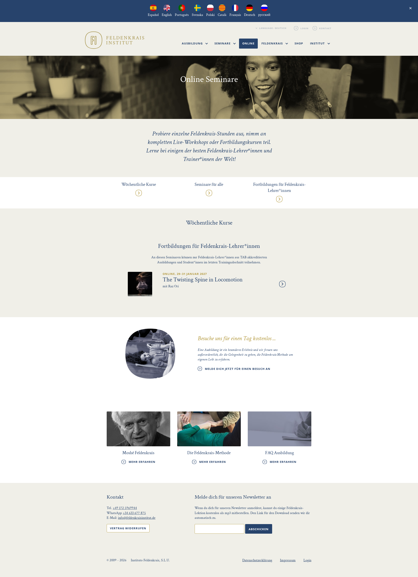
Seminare (222, 43)
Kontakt (325, 28)
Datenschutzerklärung (257, 560)
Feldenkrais (272, 43)
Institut (318, 43)
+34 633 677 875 (134, 513)
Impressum (288, 560)
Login (304, 28)
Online (248, 43)
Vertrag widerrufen (128, 528)
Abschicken (259, 529)
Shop (299, 43)
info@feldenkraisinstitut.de (136, 518)
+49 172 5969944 (125, 508)
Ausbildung (193, 43)
